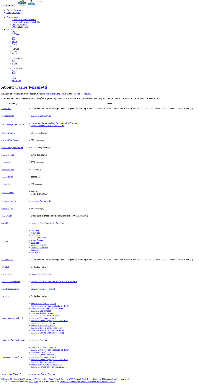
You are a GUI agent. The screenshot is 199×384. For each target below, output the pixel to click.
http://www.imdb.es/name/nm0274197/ (47, 125)
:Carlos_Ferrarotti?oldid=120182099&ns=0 (54, 281)
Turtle (14, 39)
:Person (35, 233)
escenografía (11, 357)
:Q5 (36, 250)
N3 (13, 36)
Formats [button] (9, 29)
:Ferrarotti (39, 340)
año (6, 162)
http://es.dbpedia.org (51, 94)
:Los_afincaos (41, 311)
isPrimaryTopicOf (10, 289)
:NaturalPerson (38, 238)
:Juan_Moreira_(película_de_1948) (50, 306)
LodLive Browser (19, 24)
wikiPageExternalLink (12, 124)
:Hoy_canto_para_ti (43, 318)
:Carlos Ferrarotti (41, 274)
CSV (14, 78)
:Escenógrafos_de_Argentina (47, 223)
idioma (7, 177)
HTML (15, 63)
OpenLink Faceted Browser (24, 19)
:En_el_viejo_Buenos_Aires (47, 308)
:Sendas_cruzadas (42, 313)
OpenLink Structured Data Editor (26, 22)
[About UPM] (35, 5)
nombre (7, 192)
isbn (6, 184)
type (4, 241)
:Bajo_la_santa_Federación (46, 328)
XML (14, 44)
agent (20, 94)
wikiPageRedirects (13, 340)
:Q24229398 (39, 247)
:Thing (35, 230)
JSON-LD (16, 80)
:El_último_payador (43, 303)
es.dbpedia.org (84, 94)
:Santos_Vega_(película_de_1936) (49, 320)
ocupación (8, 201)
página (7, 208)
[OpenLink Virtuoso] (16, 379)
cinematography (11, 318)
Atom (14, 51)
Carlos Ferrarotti (31, 87)
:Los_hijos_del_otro (43, 323)
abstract (6, 108)
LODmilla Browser (20, 27)
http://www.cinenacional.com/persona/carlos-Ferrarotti (54, 123)
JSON (14, 41)
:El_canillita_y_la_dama (45, 316)
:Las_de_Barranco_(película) (47, 333)
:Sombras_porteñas (43, 325)
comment (7, 259)
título (6, 216)
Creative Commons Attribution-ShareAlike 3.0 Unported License (87, 381)
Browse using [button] (12, 17)
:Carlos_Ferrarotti (43, 289)
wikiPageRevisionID (12, 147)
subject (5, 223)
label (5, 267)
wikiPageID (8, 133)
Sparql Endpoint (13, 12)
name (5, 296)
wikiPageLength (10, 140)
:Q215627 (38, 245)
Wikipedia (33, 381)
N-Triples (16, 34)
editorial (7, 169)
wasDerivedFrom (10, 281)
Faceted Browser (13, 10)
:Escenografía (41, 116)
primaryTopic (10, 374)
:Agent (35, 242)
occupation (7, 116)
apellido (7, 155)
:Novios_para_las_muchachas (47, 330)
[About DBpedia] (22, 5)
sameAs (6, 274)
